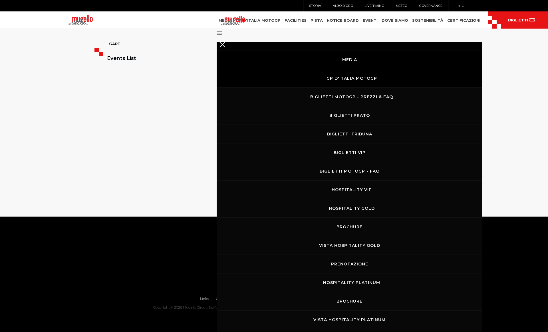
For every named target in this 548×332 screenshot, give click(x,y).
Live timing (374, 6)
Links (204, 299)
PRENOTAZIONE (349, 264)
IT (460, 6)
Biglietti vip (350, 152)
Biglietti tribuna (349, 134)
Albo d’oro (343, 6)
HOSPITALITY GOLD (352, 208)
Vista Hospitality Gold (349, 245)
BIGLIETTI (518, 20)
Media (349, 59)
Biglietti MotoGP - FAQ (350, 171)
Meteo (401, 6)
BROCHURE (349, 226)
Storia (315, 6)
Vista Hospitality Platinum (349, 319)
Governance (430, 6)
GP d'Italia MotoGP (352, 78)
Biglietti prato (349, 115)
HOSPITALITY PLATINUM (351, 282)
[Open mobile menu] (349, 31)
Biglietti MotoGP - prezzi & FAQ (351, 96)
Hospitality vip (352, 189)
